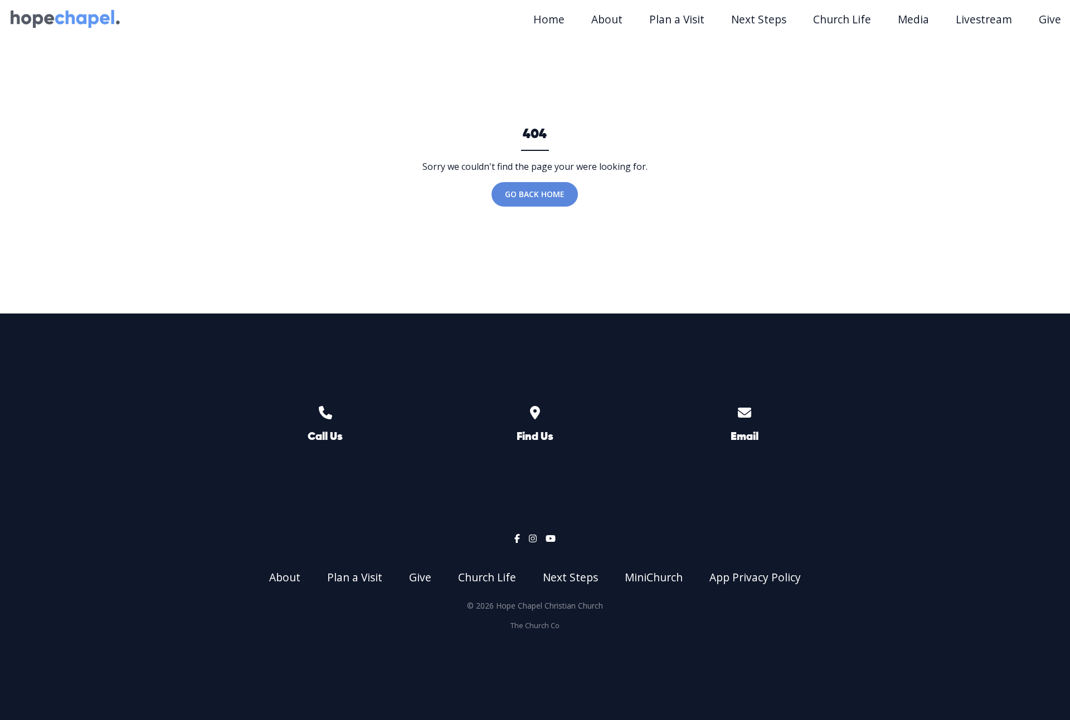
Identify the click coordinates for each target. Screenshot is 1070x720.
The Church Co (535, 625)
